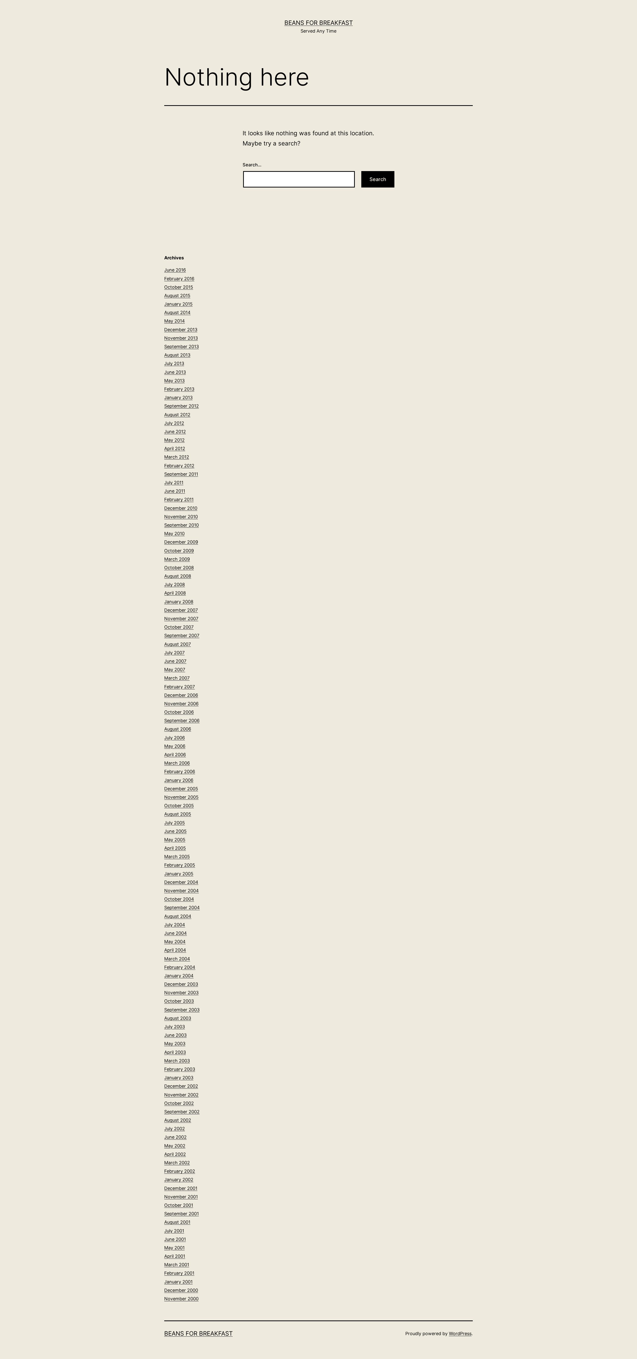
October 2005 (179, 805)
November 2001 (181, 1196)
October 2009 (179, 550)
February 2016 (179, 278)
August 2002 (177, 1120)
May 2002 (174, 1145)
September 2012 (181, 406)
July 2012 (174, 423)
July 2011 (173, 482)
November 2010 (181, 516)
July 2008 (174, 584)
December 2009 (181, 542)
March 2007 (177, 678)
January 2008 (178, 601)
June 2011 (174, 491)
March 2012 (176, 457)
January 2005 (178, 873)
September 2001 (181, 1213)
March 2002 (177, 1162)
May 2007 (174, 669)
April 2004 (175, 950)
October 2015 (178, 287)
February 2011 (179, 499)
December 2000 (181, 1290)
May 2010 (174, 533)
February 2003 (179, 1069)
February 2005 (179, 865)
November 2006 (181, 703)
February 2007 (179, 686)
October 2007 (179, 627)
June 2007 (175, 661)
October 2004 (179, 899)
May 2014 (174, 321)
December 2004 (181, 882)
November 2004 (181, 890)
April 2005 (175, 848)
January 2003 (178, 1077)
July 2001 (174, 1230)
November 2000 (181, 1298)
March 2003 (177, 1060)
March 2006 (177, 763)
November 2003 (181, 992)
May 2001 (174, 1247)
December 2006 (181, 695)
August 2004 (177, 916)
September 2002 (182, 1111)
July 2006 (174, 737)
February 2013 (179, 389)
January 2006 (178, 780)
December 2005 (181, 788)
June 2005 (175, 831)
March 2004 (177, 958)
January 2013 (178, 397)
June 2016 (175, 270)
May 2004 (175, 941)
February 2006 (179, 771)
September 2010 (181, 525)
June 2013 (175, 372)
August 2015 (177, 295)
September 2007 (181, 635)
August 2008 (177, 576)
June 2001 (175, 1239)
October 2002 (179, 1103)
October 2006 (179, 712)
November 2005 (181, 797)
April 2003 (175, 1052)
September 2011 (181, 474)
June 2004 (175, 933)
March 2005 (177, 856)
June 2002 (175, 1137)
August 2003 (177, 1018)
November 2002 (181, 1094)
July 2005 (174, 822)
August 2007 (177, 644)
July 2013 (174, 363)
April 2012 (174, 448)
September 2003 (182, 1009)
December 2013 (180, 329)
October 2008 (179, 567)
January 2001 (178, 1281)
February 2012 (179, 465)
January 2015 (178, 304)
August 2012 (177, 414)
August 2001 (177, 1222)
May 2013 (174, 380)
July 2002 (174, 1128)
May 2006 (174, 746)
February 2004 (179, 967)
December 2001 (180, 1188)
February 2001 (179, 1273)
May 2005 (174, 839)
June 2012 (175, 431)
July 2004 (174, 924)
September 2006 (182, 720)
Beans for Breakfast (318, 22)
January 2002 (178, 1179)
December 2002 (181, 1086)
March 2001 (176, 1264)
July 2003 (174, 1026)
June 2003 (175, 1035)
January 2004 (179, 975)
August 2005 (177, 814)
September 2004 (182, 907)
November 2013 (181, 338)
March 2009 (177, 559)
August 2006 (177, 729)
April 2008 (175, 593)
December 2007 (181, 610)
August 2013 (177, 355)
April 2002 (175, 1154)
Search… (252, 164)
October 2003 (179, 1001)
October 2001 (178, 1205)
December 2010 (180, 508)
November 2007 (181, 618)
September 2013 (181, 346)
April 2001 (174, 1256)
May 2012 (174, 440)
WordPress (460, 1333)
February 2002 (179, 1171)
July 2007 (174, 652)
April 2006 (175, 754)
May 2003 (174, 1043)
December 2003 (181, 984)
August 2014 (177, 312)
